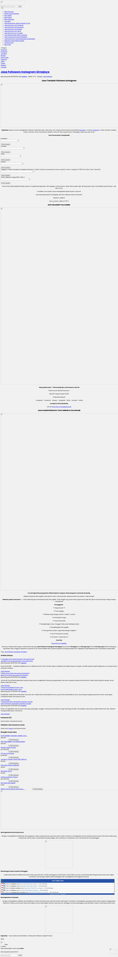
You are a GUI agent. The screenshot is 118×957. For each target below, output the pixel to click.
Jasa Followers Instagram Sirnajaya (25, 72)
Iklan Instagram (9, 19)
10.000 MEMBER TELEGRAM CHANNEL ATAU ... (14, 736)
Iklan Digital (8, 17)
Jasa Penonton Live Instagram (14, 27)
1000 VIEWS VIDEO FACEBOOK (10, 765)
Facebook (4, 50)
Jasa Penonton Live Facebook (13, 25)
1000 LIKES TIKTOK (6, 771)
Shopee (3, 56)
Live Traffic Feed (57, 881)
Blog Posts (7, 45)
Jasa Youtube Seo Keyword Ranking (15, 37)
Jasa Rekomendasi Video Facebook (15, 35)
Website (3, 65)
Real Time (57, 894)
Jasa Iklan (7, 21)
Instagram (4, 52)
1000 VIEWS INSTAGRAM (8, 783)
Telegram (4, 59)
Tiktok (3, 61)
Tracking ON (62, 894)
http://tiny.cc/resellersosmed (61, 407)
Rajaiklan (24, 76)
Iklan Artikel (8, 16)
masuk (10, 728)
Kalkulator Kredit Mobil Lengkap (14, 41)
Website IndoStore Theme (9, 777)
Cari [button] (20, 6)
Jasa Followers (47, 76)
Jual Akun (4, 54)
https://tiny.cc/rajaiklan (59, 643)
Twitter (3, 63)
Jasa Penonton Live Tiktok (12, 31)
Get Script (52, 894)
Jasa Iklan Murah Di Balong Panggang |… (29, 890)
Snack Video (5, 57)
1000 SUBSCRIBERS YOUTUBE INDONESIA (13, 742)
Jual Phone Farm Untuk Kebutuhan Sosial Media (19, 39)
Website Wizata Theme (8, 747)
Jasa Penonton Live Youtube (13, 33)
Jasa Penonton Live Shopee (13, 29)
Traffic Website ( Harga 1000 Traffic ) (13, 177)
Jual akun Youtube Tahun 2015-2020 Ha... (14, 759)
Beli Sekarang (14, 739)
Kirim (20, 955)
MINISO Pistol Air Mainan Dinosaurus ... (13, 789)
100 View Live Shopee (7, 753)
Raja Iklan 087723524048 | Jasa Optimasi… (34, 888)
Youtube (3, 67)
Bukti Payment (9, 12)
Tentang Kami (9, 43)
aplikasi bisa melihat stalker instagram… (29, 886)
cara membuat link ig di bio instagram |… (29, 883)
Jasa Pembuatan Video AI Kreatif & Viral (17, 23)
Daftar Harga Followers (11, 14)
